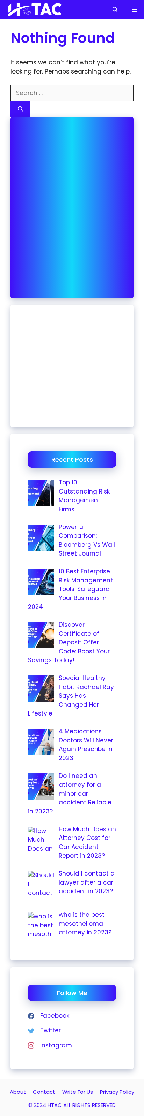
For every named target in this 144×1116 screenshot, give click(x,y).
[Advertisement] (72, 206)
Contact (44, 1091)
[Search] (20, 109)
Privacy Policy (117, 1091)
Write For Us (77, 1091)
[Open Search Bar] (115, 9)
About (18, 1091)
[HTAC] (34, 9)
